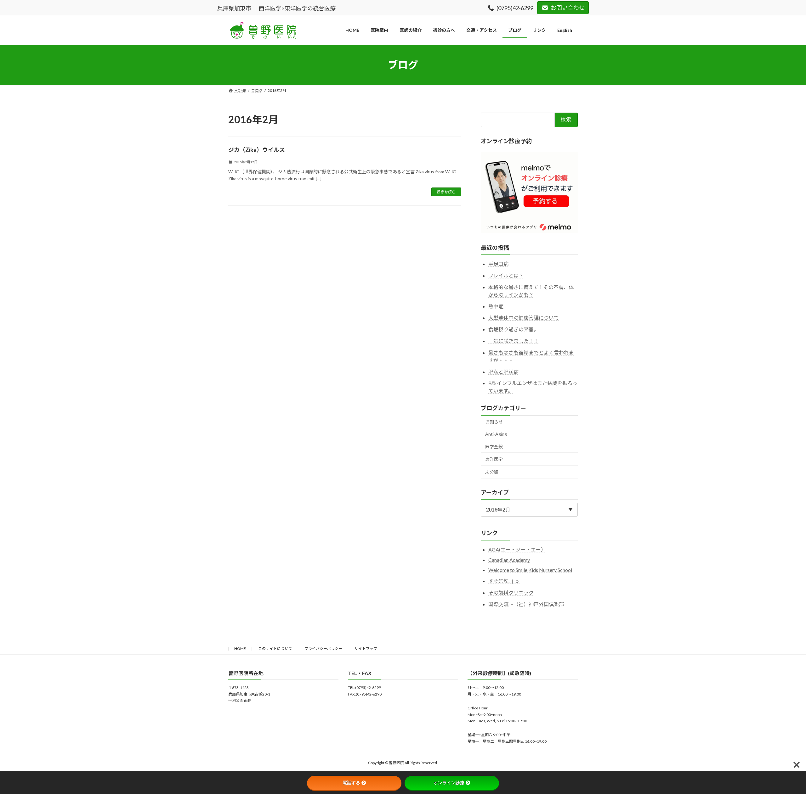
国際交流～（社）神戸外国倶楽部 (526, 604)
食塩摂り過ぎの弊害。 (513, 329)
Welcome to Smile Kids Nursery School (530, 570)
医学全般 (494, 446)
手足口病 (498, 264)
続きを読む (446, 191)
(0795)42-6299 (515, 7)
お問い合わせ (568, 7)
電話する (351, 783)
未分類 (491, 471)
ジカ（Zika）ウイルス (256, 149)
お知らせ (494, 421)
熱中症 (495, 306)
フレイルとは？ (506, 275)
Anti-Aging (496, 434)
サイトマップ (366, 648)
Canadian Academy (509, 560)
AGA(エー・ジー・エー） (517, 549)
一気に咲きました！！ (513, 341)
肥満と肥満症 (503, 371)
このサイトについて (275, 648)
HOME (240, 648)
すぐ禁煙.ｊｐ (503, 581)
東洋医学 (494, 459)
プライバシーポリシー (323, 648)
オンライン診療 (449, 783)
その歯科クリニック (511, 592)
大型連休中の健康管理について (523, 318)
